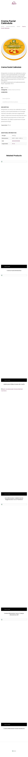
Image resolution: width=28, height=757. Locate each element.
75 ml (13, 143)
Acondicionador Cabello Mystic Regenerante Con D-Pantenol (14, 498)
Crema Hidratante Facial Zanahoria (14, 728)
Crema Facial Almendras (14, 270)
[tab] (14, 98)
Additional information (10, 102)
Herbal (9, 89)
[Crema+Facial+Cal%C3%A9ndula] (9, 92)
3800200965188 (16, 141)
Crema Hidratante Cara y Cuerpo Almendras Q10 (14, 614)
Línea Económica (16, 89)
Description (6, 98)
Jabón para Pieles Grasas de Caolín (14, 384)
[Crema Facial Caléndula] (10, 92)
